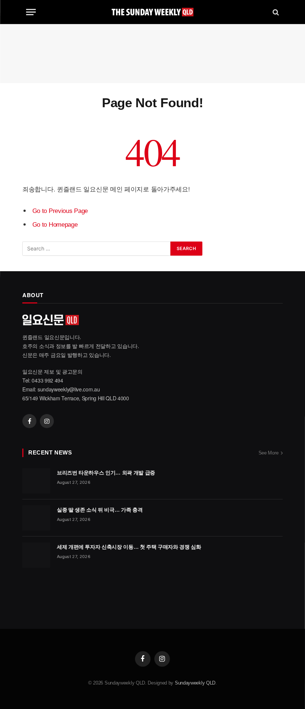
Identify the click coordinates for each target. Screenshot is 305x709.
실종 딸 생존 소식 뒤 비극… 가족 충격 (99, 510)
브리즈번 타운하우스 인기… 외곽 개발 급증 (106, 473)
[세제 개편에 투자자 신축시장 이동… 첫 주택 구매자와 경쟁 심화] (36, 555)
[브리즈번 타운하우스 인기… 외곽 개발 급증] (36, 480)
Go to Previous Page (60, 210)
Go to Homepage (55, 224)
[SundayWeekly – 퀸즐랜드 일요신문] (152, 12)
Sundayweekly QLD (195, 683)
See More (269, 453)
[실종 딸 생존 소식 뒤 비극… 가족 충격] (36, 518)
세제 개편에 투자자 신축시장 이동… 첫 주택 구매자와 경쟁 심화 (129, 547)
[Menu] (31, 12)
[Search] (275, 12)
